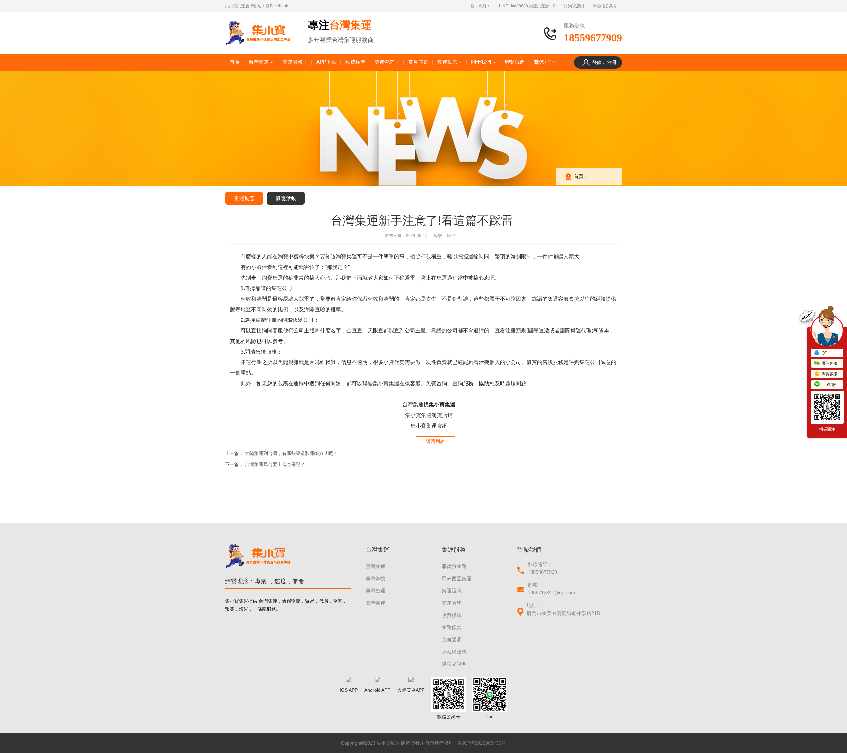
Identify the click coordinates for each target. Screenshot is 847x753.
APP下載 (326, 62)
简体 (552, 62)
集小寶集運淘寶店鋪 (429, 415)
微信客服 (829, 363)
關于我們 (481, 62)
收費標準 (452, 615)
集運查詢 (384, 62)
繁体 (539, 62)
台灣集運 (259, 62)
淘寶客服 (829, 374)
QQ (824, 353)
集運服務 (292, 62)
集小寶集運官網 (428, 426)
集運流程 (452, 590)
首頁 (235, 62)
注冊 (612, 62)
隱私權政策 (454, 652)
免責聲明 (452, 639)
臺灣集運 (375, 566)
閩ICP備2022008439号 (482, 743)
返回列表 (435, 441)
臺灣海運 (375, 603)
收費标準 (355, 62)
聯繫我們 (515, 62)
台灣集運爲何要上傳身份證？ (275, 464)
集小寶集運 (442, 404)
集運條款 (452, 627)
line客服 (829, 384)
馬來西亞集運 (456, 578)
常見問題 (418, 62)
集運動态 (447, 62)
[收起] (827, 330)
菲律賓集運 (454, 566)
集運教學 (452, 603)
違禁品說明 (454, 664)
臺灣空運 (375, 590)
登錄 (597, 62)
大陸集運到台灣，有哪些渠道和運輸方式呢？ (291, 453)
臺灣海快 (375, 578)
